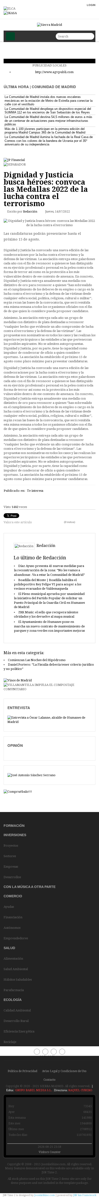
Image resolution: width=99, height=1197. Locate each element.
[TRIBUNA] (31, 775)
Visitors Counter (50, 1152)
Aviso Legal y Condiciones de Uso (64, 1071)
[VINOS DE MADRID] (18, 680)
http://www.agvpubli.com (54, 72)
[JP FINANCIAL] (14, 160)
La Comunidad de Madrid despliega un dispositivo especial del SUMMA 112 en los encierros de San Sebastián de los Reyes (48, 110)
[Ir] (90, 36)
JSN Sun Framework (84, 1195)
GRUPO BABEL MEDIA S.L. (33, 1090)
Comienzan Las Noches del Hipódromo (37, 660)
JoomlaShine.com (44, 1195)
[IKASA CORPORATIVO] (10, 13)
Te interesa (35, 490)
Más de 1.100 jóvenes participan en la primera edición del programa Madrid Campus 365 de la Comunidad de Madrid (45, 130)
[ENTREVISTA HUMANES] (49, 719)
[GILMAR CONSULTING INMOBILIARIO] (18, 791)
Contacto (49, 1079)
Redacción (30, 211)
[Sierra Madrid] (49, 25)
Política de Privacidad (22, 1071)
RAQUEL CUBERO (80, 1090)
